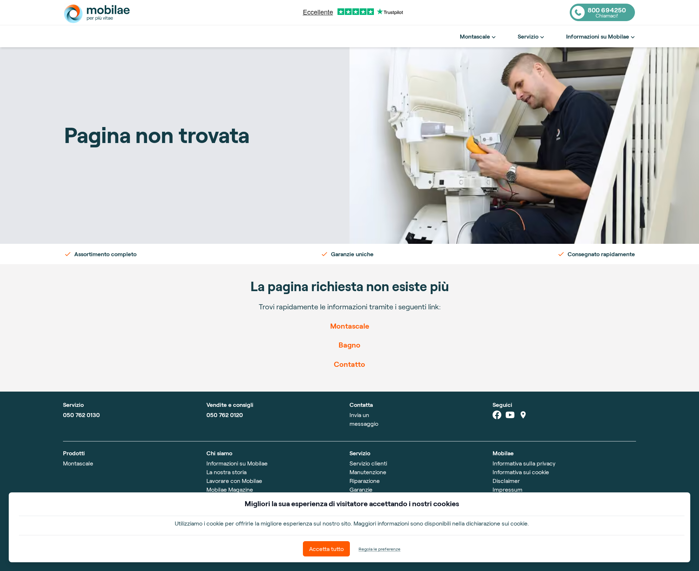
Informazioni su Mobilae (597, 36)
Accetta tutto (326, 548)
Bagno (349, 344)
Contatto (349, 364)
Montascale (475, 36)
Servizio (528, 36)
